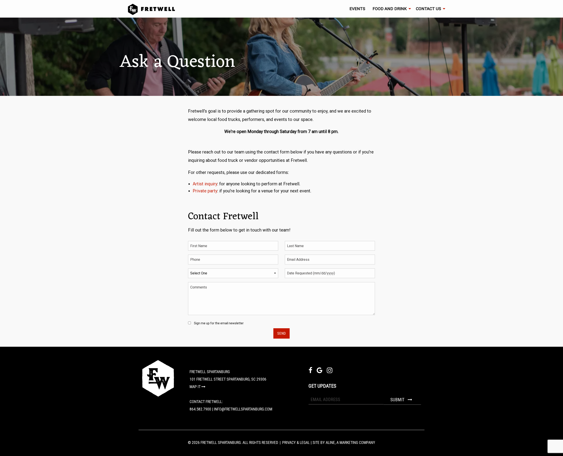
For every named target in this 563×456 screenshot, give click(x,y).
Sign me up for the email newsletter (219, 323)
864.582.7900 (200, 409)
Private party (205, 190)
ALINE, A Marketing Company (350, 442)
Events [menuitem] (357, 8)
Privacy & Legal (296, 442)
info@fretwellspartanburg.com (243, 409)
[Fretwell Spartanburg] (287, 9)
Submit (398, 399)
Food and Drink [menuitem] (390, 8)
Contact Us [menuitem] (428, 8)
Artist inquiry (205, 183)
